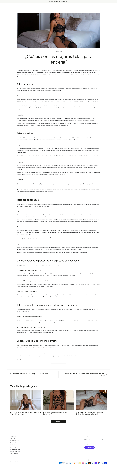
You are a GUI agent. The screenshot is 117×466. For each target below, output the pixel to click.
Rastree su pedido (14, 440)
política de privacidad (15, 447)
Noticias (60, 51)
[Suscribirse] (106, 436)
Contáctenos (13, 438)
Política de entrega (14, 445)
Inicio (56, 51)
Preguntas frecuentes (15, 442)
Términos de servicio (15, 451)
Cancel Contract (14, 453)
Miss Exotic (15, 459)
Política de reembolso (15, 449)
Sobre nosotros (13, 436)
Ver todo (58, 421)
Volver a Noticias (59, 364)
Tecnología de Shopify (14, 461)
